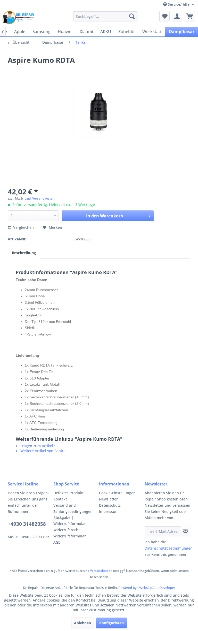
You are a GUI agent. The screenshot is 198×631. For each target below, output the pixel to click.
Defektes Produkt (68, 492)
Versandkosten (101, 570)
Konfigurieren (111, 622)
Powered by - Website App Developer (146, 587)
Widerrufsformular (69, 536)
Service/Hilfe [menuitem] (179, 4)
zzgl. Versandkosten (40, 198)
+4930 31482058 (27, 524)
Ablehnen (82, 622)
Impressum (109, 511)
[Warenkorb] (190, 16)
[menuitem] (105, 16)
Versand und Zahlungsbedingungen (73, 508)
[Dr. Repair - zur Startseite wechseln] (18, 17)
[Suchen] (132, 16)
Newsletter (108, 499)
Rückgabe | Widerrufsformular (69, 520)
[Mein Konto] (177, 16)
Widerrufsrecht (66, 529)
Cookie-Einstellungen (117, 492)
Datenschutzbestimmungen (169, 548)
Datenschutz (110, 505)
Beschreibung (24, 252)
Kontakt (60, 499)
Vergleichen (23, 227)
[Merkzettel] (164, 16)
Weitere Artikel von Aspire (42, 450)
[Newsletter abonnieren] (185, 531)
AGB (57, 542)
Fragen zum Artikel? (37, 445)
